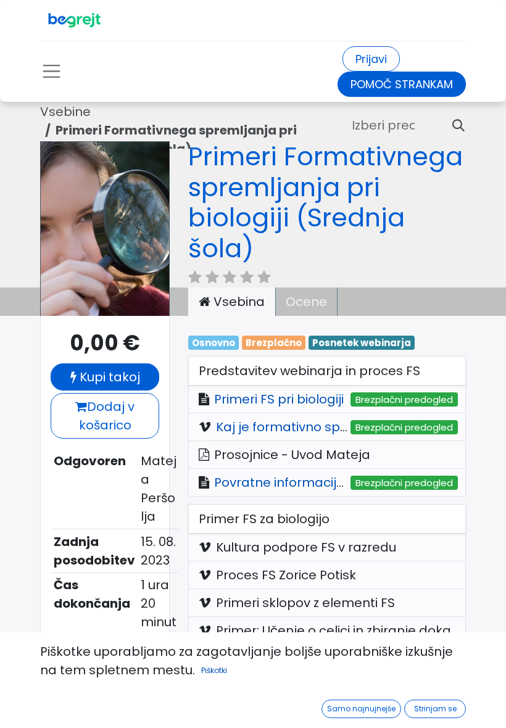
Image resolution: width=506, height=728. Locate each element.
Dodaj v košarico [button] (107, 416)
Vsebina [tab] (237, 301)
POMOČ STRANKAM (401, 84)
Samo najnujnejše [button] (361, 708)
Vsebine (65, 111)
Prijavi (371, 59)
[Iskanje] (453, 125)
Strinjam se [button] (435, 708)
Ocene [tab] (306, 301)
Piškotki (214, 670)
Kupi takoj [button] (108, 377)
